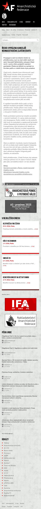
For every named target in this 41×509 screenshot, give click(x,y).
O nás (21, 22)
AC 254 (6, 448)
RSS (22, 506)
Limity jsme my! (9, 458)
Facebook (9, 506)
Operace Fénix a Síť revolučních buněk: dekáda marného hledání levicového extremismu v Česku (20, 361)
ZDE (4, 74)
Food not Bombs (10, 465)
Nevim (6, 480)
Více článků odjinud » (7, 433)
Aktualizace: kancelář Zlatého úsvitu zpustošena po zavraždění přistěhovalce (17, 173)
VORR (6, 455)
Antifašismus (26, 184)
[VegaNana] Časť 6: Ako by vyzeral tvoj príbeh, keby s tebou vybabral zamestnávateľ (19, 337)
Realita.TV (7, 493)
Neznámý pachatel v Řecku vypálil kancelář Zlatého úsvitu (18, 169)
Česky (13, 35)
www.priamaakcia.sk (9, 340)
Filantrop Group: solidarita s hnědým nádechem (17, 372)
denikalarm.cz (8, 364)
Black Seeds (8, 450)
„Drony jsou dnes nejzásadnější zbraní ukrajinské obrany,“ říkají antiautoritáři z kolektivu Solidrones (18, 421)
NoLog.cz (7, 453)
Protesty (27, 30)
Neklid (6, 460)
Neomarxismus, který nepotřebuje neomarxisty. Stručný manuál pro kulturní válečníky (19, 397)
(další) (33, 30)
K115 (6, 473)
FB (33, 22)
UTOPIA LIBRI (9, 483)
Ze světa (13, 30)
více (36, 229)
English (18, 35)
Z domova (20, 30)
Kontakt (28, 22)
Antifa (6, 470)
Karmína (7, 488)
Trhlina (6, 443)
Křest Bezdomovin (9, 241)
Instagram (12, 25)
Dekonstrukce (9, 475)
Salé (5, 485)
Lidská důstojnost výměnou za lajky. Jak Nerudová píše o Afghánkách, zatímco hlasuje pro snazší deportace (20, 385)
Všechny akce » (6, 294)
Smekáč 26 (7, 258)
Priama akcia (8, 478)
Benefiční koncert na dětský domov (16, 277)
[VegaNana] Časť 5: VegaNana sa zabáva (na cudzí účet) (19, 348)
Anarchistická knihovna (12, 490)
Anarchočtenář (9, 495)
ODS (5, 468)
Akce (3, 22)
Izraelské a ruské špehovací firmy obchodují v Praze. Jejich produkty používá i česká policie (18, 409)
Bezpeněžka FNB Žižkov (11, 223)
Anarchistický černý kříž (12, 445)
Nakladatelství (12, 22)
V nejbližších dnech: (11, 218)
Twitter (4, 25)
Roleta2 (7, 463)
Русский (25, 35)
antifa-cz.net (7, 376)
